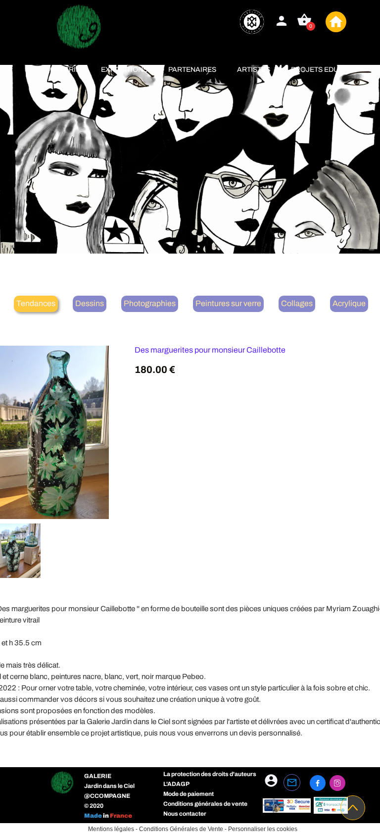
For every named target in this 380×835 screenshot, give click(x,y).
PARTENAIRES (192, 69)
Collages (297, 303)
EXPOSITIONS (124, 69)
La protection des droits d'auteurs (209, 774)
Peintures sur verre (228, 303)
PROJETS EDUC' (318, 69)
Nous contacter (184, 813)
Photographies (150, 303)
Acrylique (349, 303)
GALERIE (65, 69)
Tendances (35, 303)
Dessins (89, 303)
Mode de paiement (188, 793)
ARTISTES (253, 69)
